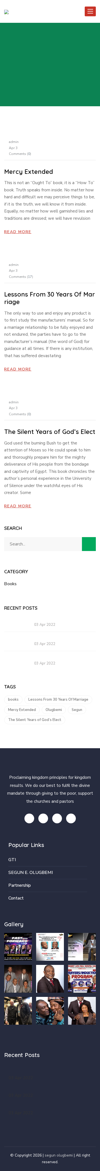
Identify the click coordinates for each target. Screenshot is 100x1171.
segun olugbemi (59, 1155)
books (13, 699)
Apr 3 (13, 148)
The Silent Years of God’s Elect (49, 432)
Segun (77, 709)
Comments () (20, 154)
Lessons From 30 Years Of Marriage (49, 297)
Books (10, 584)
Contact (16, 898)
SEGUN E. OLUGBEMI (30, 872)
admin (14, 142)
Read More (17, 231)
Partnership (19, 885)
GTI (12, 860)
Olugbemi (54, 709)
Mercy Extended (28, 172)
